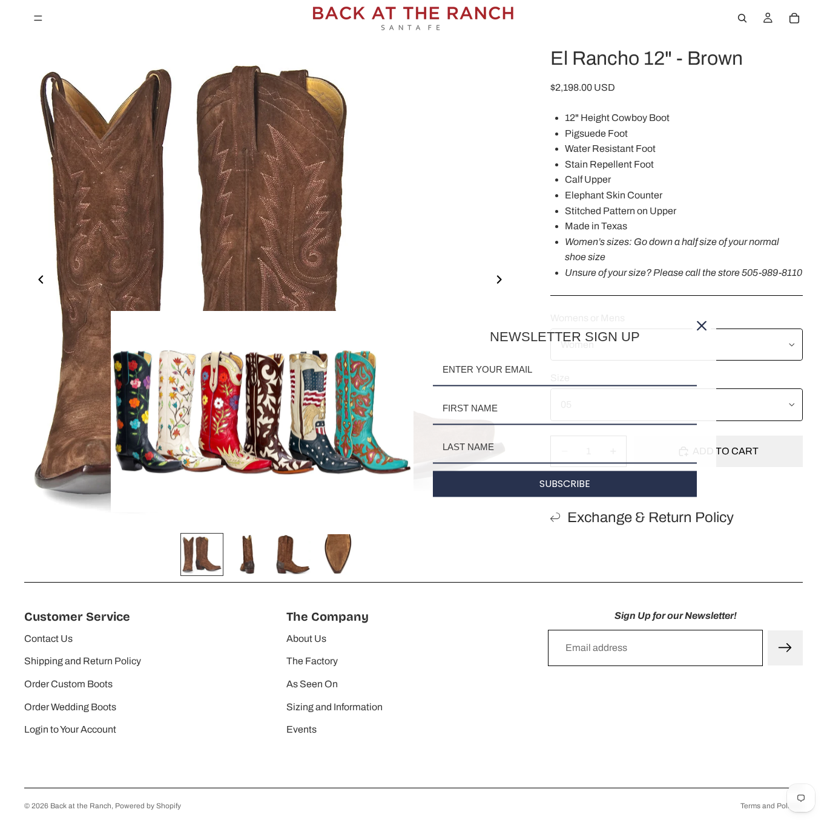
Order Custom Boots (68, 684)
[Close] (701, 325)
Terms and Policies (771, 806)
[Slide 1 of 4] (202, 554)
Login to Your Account (70, 729)
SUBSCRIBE (564, 484)
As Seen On (312, 684)
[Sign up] (785, 647)
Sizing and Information (334, 707)
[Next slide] (502, 282)
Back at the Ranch (80, 806)
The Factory (312, 661)
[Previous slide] (37, 282)
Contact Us (48, 638)
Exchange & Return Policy (650, 517)
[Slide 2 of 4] (247, 554)
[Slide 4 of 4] (338, 554)
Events (301, 729)
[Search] (742, 18)
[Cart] (794, 18)
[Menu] (38, 18)
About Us (306, 638)
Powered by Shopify (148, 806)
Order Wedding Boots (70, 707)
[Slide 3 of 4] (292, 554)
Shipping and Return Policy (82, 661)
